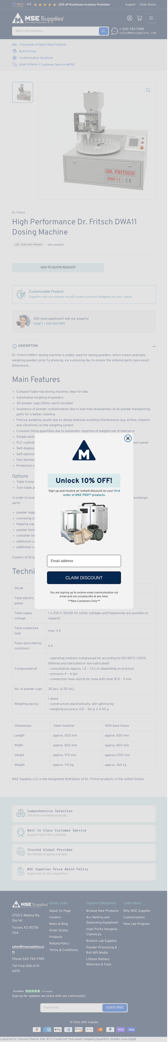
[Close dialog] (127, 438)
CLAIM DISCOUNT (84, 577)
